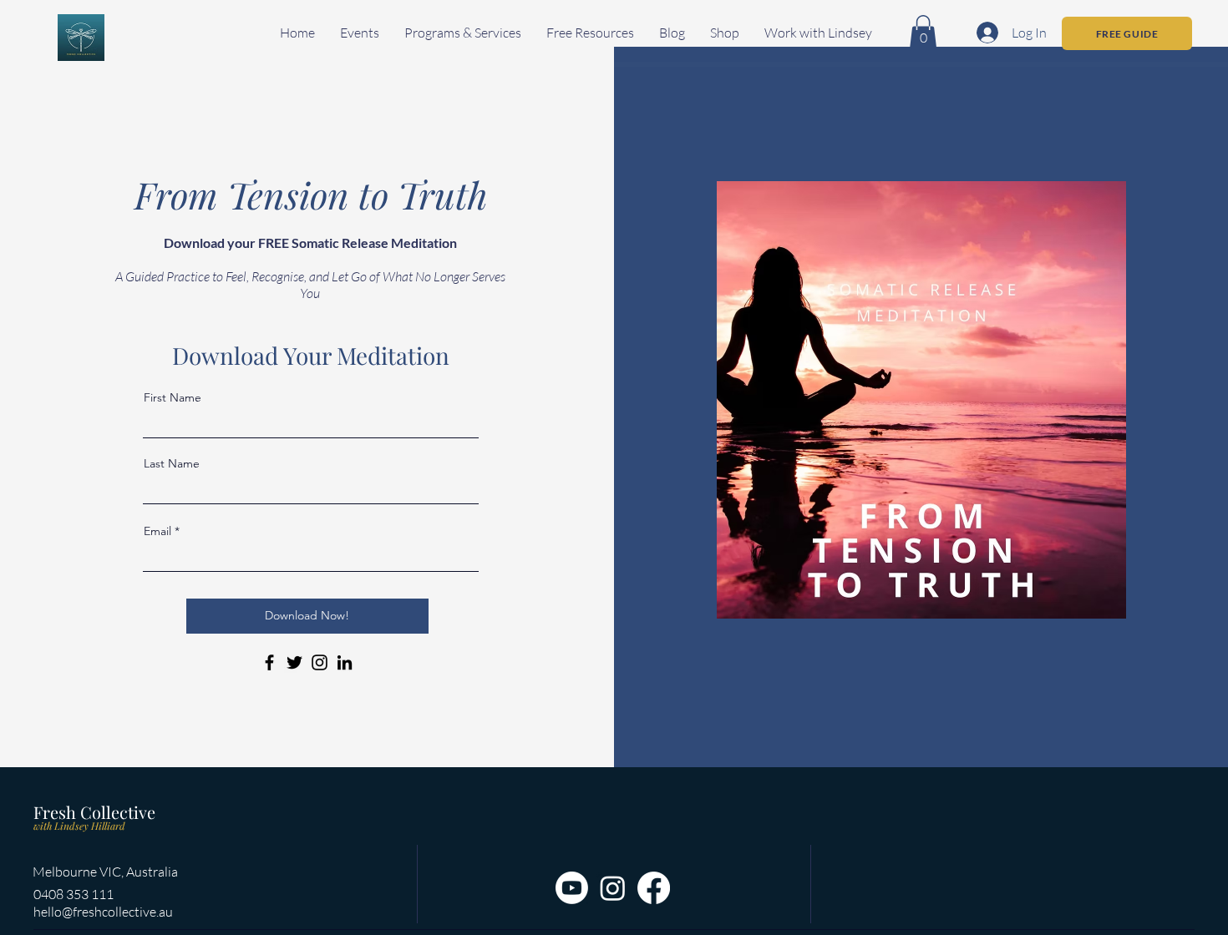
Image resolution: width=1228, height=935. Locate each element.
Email (157, 531)
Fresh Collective (94, 812)
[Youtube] (572, 888)
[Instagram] (319, 662)
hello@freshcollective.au (103, 911)
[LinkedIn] (344, 662)
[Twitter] (294, 662)
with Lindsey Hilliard (79, 825)
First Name (172, 397)
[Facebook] (269, 662)
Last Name (172, 463)
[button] (359, 32)
